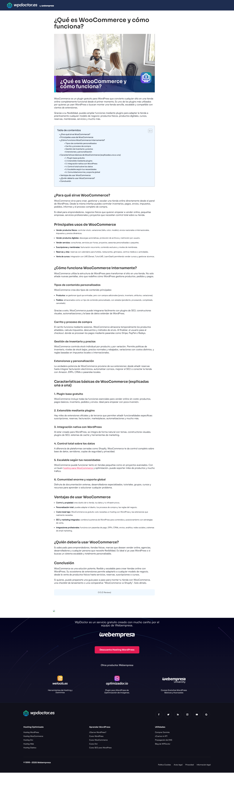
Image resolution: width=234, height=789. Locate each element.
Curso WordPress (96, 736)
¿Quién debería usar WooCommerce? (77, 178)
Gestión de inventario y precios (79, 149)
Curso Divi (93, 744)
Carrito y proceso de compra (78, 146)
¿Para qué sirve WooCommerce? (75, 134)
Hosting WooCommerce (33, 736)
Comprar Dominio (162, 732)
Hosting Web (28, 744)
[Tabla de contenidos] (150, 131)
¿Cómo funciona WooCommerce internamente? (82, 140)
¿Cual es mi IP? (161, 736)
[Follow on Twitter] (168, 714)
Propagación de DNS (163, 740)
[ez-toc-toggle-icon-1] (149, 131)
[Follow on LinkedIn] (177, 714)
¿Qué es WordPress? (97, 732)
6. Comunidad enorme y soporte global (82, 172)
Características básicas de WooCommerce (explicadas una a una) (90, 155)
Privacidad (189, 765)
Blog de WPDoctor (162, 744)
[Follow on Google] (206, 714)
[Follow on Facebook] (158, 714)
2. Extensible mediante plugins (78, 161)
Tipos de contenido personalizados (81, 143)
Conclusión (65, 181)
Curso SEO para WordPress (100, 747)
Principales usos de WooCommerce (76, 137)
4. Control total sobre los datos (79, 166)
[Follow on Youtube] (196, 714)
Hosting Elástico (29, 747)
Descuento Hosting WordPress (117, 649)
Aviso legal (178, 765)
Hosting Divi (28, 740)
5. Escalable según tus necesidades (81, 169)
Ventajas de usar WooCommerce (75, 175)
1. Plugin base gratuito (75, 158)
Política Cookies (164, 765)
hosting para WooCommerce (78, 467)
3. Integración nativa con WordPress (81, 164)
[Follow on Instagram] (187, 714)
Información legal (204, 765)
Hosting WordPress (31, 732)
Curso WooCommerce (98, 740)
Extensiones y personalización (78, 152)
